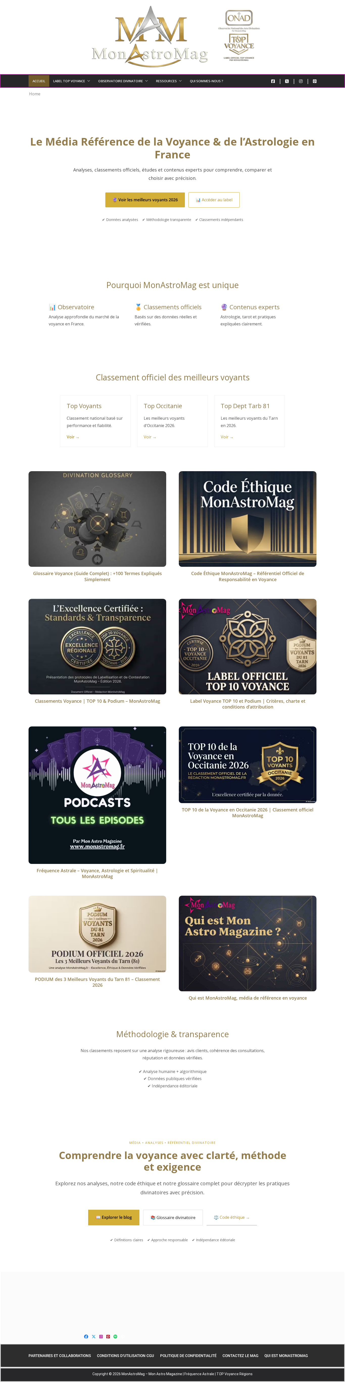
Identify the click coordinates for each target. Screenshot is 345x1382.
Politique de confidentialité (188, 1356)
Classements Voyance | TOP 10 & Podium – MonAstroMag (97, 701)
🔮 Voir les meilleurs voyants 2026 (145, 200)
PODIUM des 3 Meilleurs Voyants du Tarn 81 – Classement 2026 (97, 982)
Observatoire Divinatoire (120, 81)
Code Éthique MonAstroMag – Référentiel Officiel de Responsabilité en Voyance (247, 576)
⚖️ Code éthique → (232, 1217)
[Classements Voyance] (172, 1300)
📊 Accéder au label (214, 200)
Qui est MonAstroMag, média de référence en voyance (248, 998)
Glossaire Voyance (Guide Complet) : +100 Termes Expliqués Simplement (97, 576)
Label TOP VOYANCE (69, 81)
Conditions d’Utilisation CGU (125, 1356)
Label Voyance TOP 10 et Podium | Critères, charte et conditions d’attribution (247, 704)
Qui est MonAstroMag (286, 1356)
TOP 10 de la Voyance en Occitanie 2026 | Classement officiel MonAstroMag (247, 813)
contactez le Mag (240, 1356)
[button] (87, 81)
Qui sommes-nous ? (207, 81)
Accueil (39, 81)
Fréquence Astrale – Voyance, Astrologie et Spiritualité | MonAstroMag (97, 873)
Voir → (73, 437)
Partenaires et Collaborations (60, 1356)
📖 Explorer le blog (114, 1217)
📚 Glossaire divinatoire (173, 1217)
